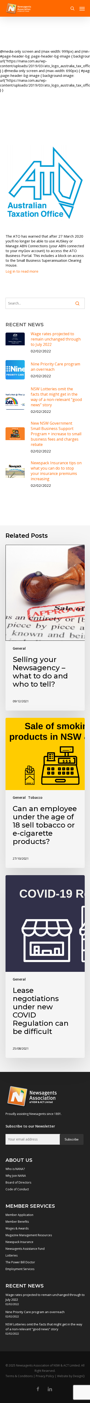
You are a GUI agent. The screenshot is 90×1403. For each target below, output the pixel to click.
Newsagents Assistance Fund (25, 1249)
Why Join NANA (16, 1176)
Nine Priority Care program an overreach (35, 1312)
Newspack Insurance (19, 1242)
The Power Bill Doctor (20, 1262)
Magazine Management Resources (29, 1235)
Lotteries (12, 1255)
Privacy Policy (45, 1376)
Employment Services (20, 1269)
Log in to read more (22, 271)
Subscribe (71, 1139)
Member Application (19, 1215)
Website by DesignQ (71, 1376)
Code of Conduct (17, 1189)
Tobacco (35, 797)
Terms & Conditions (19, 1376)
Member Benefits (17, 1222)
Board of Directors (18, 1182)
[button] (82, 8)
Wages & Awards (17, 1228)
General (19, 648)
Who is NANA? (15, 1169)
